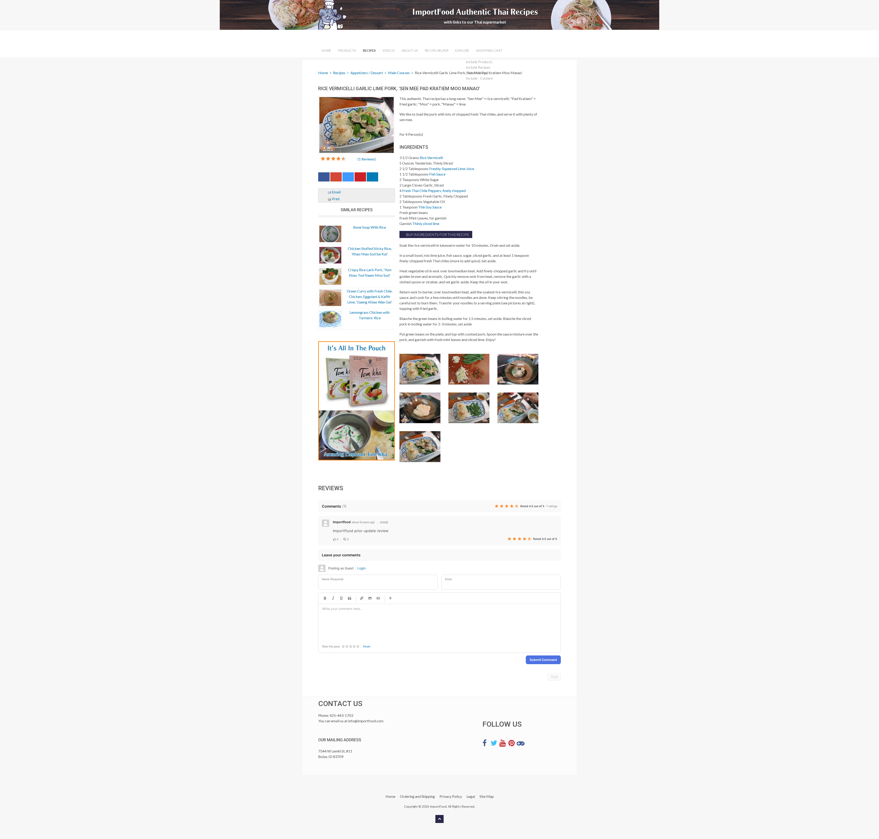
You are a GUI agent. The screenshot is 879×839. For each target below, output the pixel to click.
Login (361, 568)
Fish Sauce (437, 174)
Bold (325, 598)
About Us (410, 50)
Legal (471, 796)
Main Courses (399, 72)
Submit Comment (543, 660)
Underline (341, 598)
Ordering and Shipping (417, 796)
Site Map (487, 796)
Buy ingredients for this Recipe (437, 234)
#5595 (384, 522)
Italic (333, 598)
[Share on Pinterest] (360, 178)
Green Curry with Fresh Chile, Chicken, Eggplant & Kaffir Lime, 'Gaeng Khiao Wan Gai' (369, 296)
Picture (370, 598)
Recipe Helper (436, 50)
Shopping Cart (489, 50)
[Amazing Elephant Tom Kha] (356, 401)
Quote (349, 598)
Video (378, 598)
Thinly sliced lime (425, 223)
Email (336, 192)
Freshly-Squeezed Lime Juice (451, 168)
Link (361, 598)
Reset (366, 646)
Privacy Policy (451, 796)
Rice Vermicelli (431, 157)
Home (326, 50)
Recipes (369, 50)
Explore (462, 50)
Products (347, 50)
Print (335, 199)
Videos (389, 50)
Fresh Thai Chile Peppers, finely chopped (434, 190)
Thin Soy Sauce (430, 207)
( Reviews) (367, 159)
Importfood (342, 522)
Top (554, 677)
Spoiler (390, 598)
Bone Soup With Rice (369, 227)
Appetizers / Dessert (366, 72)
